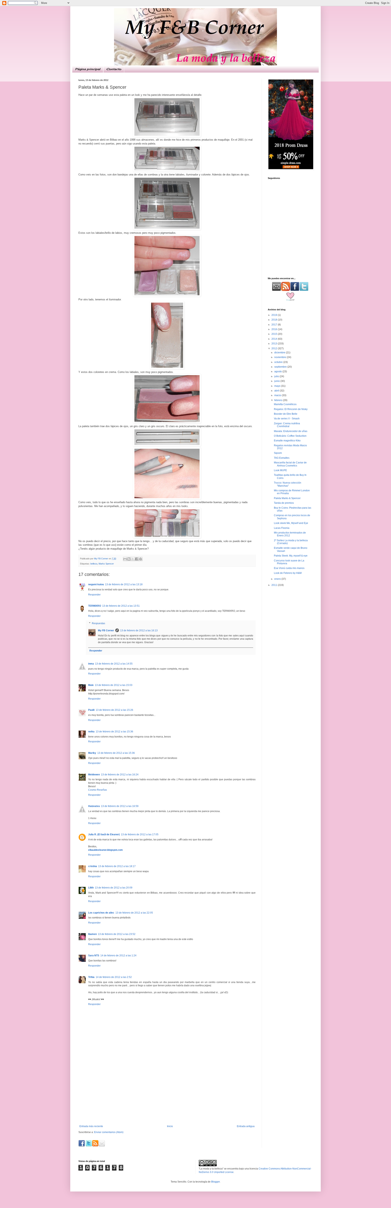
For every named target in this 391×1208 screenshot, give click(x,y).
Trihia (91, 977)
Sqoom (278, 453)
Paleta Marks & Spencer (287, 498)
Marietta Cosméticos (285, 404)
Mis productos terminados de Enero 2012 (290, 534)
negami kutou (96, 584)
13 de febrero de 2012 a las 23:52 (116, 934)
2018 (274, 319)
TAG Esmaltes (281, 457)
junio (277, 381)
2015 (274, 334)
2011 (274, 585)
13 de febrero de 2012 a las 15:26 (114, 710)
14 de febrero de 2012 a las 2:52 (114, 977)
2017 (274, 324)
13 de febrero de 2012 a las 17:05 (139, 834)
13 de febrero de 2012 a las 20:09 (113, 887)
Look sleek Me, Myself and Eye (291, 523)
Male (91, 685)
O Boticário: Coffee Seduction (290, 435)
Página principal (87, 69)
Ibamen (92, 934)
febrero (278, 400)
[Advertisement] (167, 1094)
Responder (94, 594)
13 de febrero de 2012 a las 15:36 (114, 731)
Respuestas (98, 623)
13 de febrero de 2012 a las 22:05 (134, 912)
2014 (274, 338)
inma (91, 663)
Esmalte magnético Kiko (287, 440)
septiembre (280, 366)
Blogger (215, 1181)
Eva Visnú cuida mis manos (289, 568)
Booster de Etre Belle (285, 413)
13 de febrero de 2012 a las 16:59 (119, 806)
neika (91, 731)
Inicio (170, 1126)
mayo (277, 386)
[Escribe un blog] (129, 559)
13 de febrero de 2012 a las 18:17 (117, 866)
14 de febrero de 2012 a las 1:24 (118, 955)
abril (277, 390)
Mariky (92, 753)
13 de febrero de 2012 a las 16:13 (139, 630)
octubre (278, 362)
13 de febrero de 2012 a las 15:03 (113, 685)
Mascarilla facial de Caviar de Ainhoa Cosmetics (290, 464)
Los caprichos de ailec (101, 912)
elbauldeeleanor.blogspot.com (105, 850)
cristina (92, 866)
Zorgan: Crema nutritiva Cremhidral (287, 425)
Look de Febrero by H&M (288, 573)
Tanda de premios (284, 502)
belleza (93, 563)
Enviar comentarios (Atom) (108, 1132)
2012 (274, 348)
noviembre (280, 357)
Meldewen (94, 774)
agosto (278, 371)
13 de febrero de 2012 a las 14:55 (114, 663)
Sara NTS (93, 955)
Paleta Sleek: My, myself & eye (291, 555)
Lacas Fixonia (281, 528)
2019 (274, 315)
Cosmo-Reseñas (97, 789)
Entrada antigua (246, 1126)
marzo (278, 395)
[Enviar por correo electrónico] (125, 559)
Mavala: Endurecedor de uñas (290, 431)
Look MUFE (280, 470)
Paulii (91, 710)
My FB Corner (106, 630)
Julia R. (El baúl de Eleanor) (104, 834)
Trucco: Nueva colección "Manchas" (287, 484)
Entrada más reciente (91, 1126)
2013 (274, 343)
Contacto (113, 69)
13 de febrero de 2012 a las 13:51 (121, 605)
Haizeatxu (94, 806)
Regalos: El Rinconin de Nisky (291, 409)
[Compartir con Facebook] (137, 559)
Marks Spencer (106, 563)
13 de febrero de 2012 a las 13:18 (124, 584)
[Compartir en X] (133, 559)
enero (277, 579)
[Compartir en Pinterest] (140, 559)
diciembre (280, 352)
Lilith (91, 887)
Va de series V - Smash (287, 418)
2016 (274, 329)
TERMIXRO (94, 605)
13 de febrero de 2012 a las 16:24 (119, 774)
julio (277, 376)
